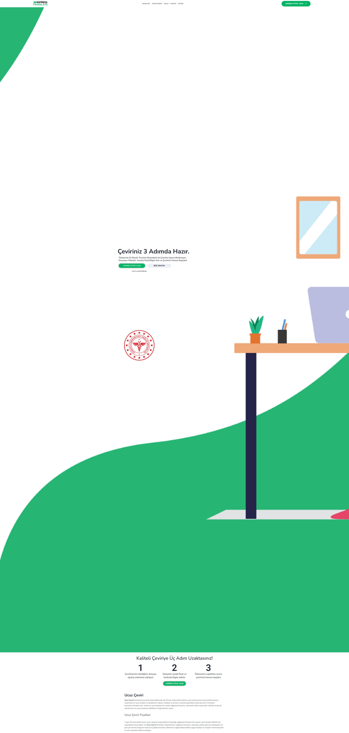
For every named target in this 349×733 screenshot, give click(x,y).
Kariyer (173, 4)
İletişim (180, 4)
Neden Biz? (146, 4)
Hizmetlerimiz (157, 4)
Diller (166, 4)
